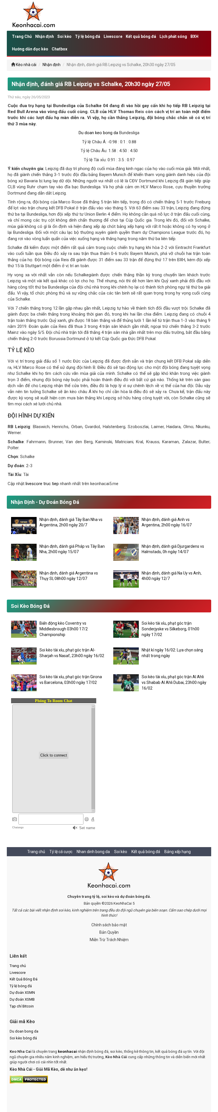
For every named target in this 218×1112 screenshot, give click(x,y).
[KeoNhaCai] (109, 875)
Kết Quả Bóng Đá (23, 979)
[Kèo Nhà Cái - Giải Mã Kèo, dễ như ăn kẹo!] (34, 15)
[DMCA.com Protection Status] (29, 1079)
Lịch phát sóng (173, 36)
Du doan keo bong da (98, 132)
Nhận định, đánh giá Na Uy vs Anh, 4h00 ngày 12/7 (172, 576)
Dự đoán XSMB (22, 999)
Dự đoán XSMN (22, 992)
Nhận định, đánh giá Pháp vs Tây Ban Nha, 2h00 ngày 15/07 (72, 549)
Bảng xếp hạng (177, 851)
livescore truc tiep (42, 483)
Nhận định (44, 36)
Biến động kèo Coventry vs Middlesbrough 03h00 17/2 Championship (63, 629)
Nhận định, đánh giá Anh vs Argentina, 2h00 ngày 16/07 (167, 522)
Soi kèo (64, 36)
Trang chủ (36, 851)
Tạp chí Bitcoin (22, 1006)
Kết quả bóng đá (141, 36)
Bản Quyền (109, 932)
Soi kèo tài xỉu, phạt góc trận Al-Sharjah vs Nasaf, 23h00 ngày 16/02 (71, 653)
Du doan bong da (24, 1031)
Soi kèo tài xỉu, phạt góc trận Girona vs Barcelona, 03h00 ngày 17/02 (70, 679)
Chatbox (59, 49)
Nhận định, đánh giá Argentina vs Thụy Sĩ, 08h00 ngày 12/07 (68, 576)
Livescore (113, 36)
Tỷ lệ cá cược (60, 851)
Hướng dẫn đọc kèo (30, 49)
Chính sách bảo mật (109, 925)
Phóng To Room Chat (53, 701)
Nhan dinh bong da (93, 851)
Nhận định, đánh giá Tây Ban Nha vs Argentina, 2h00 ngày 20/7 (70, 522)
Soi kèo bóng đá (23, 1038)
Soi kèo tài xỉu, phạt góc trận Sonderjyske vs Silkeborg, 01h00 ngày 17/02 (170, 629)
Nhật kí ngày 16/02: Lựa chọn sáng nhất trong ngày (172, 653)
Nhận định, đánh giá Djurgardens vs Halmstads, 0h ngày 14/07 (173, 549)
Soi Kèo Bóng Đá (30, 606)
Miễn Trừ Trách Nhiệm (109, 939)
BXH (194, 36)
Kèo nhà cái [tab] (26, 64)
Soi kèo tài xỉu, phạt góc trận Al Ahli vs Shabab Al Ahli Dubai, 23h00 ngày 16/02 (174, 682)
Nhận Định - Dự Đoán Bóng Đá (45, 502)
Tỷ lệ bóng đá (87, 36)
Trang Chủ (22, 36)
